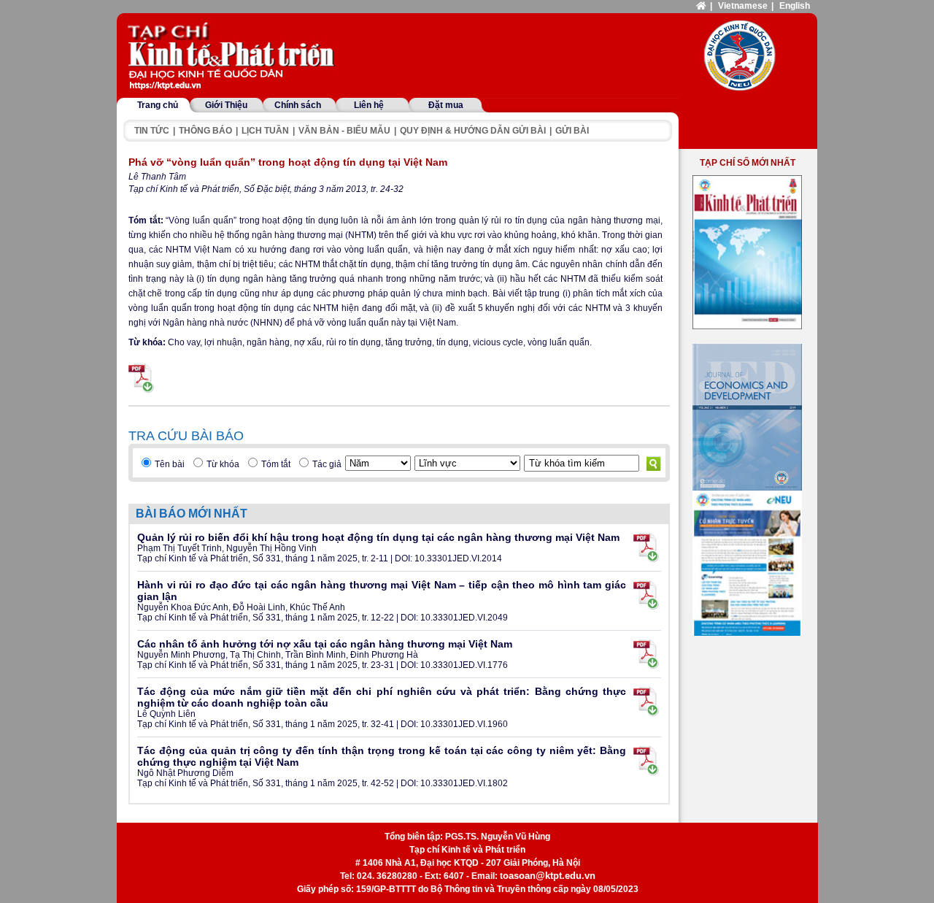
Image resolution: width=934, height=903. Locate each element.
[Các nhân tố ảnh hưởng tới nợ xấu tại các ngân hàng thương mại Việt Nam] (646, 654)
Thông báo (205, 131)
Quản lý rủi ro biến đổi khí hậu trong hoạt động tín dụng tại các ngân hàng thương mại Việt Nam (378, 537)
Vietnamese (743, 6)
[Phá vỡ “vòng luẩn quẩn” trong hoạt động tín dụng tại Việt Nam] (141, 378)
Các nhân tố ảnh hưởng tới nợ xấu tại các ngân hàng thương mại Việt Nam (324, 644)
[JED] (747, 417)
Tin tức (151, 131)
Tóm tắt (275, 464)
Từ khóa (223, 464)
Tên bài (170, 464)
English (794, 6)
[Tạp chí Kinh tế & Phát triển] (233, 56)
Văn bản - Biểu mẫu (344, 131)
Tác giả (326, 464)
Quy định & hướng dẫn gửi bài (473, 131)
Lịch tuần (265, 131)
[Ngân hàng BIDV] (747, 563)
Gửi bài (572, 131)
